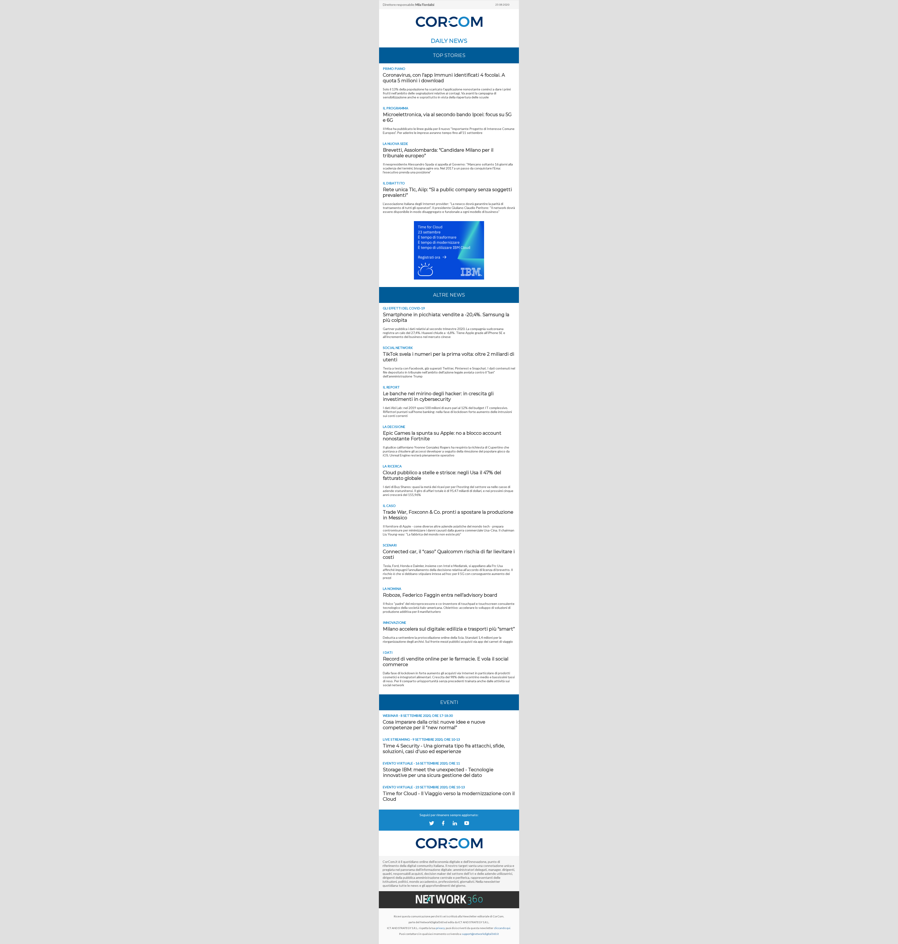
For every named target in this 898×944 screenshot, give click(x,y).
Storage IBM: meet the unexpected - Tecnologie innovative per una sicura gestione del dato (438, 772)
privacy (440, 928)
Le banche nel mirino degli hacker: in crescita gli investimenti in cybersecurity (438, 396)
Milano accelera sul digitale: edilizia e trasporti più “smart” (449, 629)
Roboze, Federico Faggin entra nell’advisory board (440, 595)
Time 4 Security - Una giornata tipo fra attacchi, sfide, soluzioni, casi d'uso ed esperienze (444, 748)
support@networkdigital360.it (480, 934)
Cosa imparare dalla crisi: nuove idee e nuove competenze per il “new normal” (434, 724)
